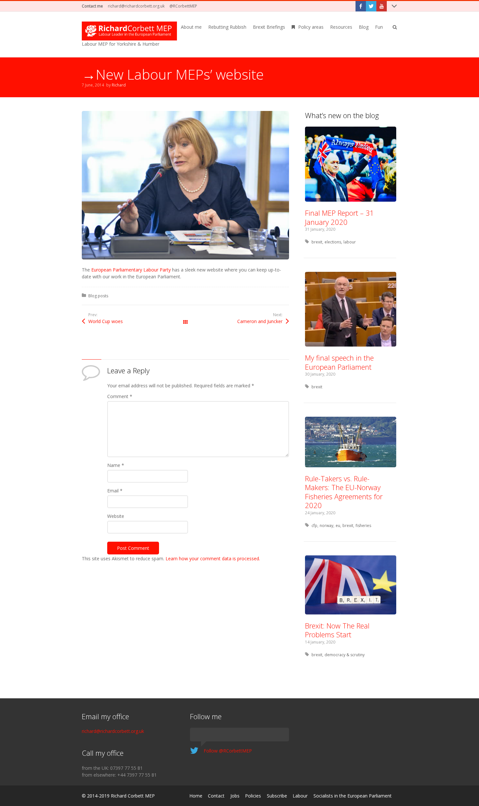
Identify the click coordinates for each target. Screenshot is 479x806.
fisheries (363, 525)
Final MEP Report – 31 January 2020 (339, 217)
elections (333, 242)
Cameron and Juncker (260, 321)
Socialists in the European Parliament (352, 796)
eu (338, 525)
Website (115, 516)
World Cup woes (105, 321)
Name (115, 465)
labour (349, 242)
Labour (300, 796)
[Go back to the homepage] (129, 31)
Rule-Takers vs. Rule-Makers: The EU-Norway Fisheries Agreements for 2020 (344, 491)
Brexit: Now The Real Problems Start (337, 630)
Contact (216, 796)
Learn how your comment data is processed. (213, 558)
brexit (317, 242)
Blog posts (98, 296)
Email (115, 491)
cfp (314, 525)
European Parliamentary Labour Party (131, 270)
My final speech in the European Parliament (339, 362)
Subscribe (277, 796)
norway (326, 525)
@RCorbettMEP (183, 6)
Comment (119, 396)
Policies (253, 796)
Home (195, 796)
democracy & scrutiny (345, 655)
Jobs (235, 796)
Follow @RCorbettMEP (228, 751)
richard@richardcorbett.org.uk (136, 6)
